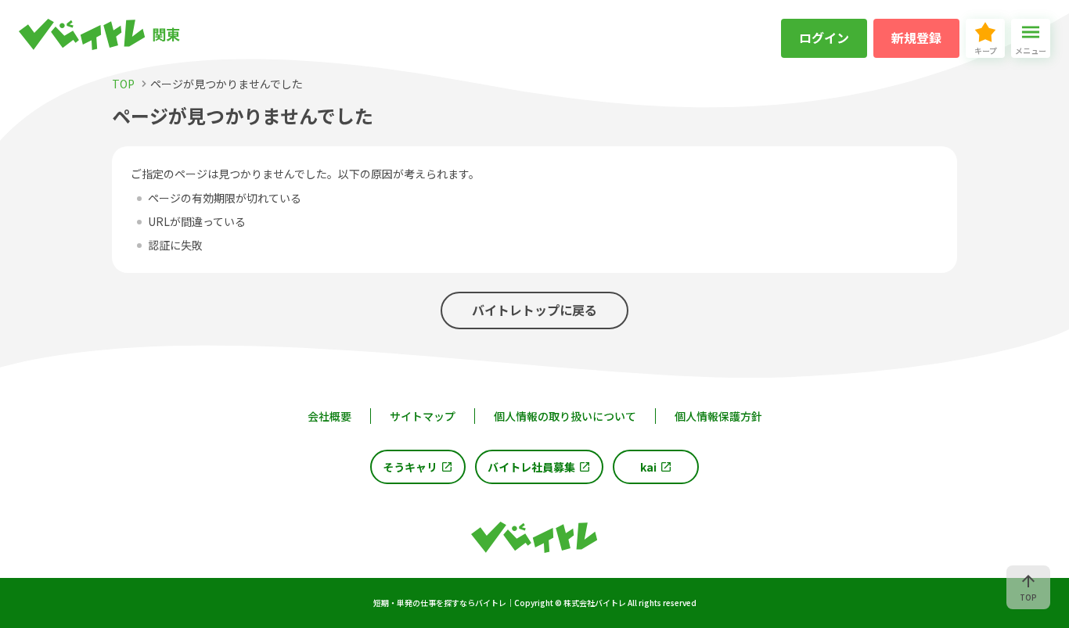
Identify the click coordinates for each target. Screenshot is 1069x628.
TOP (1028, 597)
